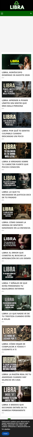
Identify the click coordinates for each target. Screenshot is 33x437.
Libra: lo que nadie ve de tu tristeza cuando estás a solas (16, 316)
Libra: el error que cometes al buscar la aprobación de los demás (16, 255)
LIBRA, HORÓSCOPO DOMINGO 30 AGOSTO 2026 (16, 73)
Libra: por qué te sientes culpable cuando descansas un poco (16, 133)
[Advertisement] (16, 33)
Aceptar (6, 433)
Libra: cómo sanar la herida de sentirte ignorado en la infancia (16, 225)
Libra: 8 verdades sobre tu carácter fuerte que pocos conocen (15, 164)
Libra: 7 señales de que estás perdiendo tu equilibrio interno (14, 286)
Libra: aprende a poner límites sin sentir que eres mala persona (15, 103)
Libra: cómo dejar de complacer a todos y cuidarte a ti (14, 346)
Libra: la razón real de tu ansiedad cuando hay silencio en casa (16, 377)
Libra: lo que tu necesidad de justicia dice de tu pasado (16, 194)
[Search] (31, 13)
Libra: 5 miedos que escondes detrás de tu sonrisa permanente (14, 407)
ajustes (7, 429)
